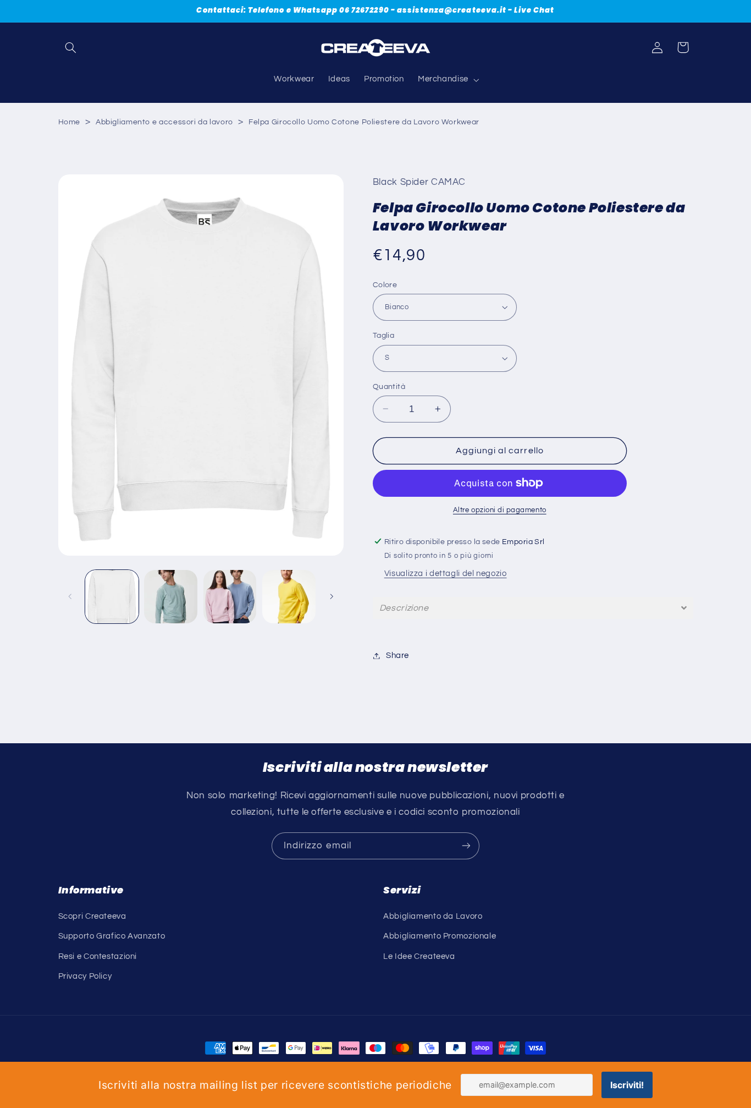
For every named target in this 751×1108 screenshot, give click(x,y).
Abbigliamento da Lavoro (433, 916)
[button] (71, 47)
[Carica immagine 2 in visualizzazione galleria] (170, 596)
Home (69, 122)
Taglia (384, 335)
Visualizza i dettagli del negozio (445, 573)
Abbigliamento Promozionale (439, 936)
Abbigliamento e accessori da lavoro (164, 122)
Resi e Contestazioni (97, 956)
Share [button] (397, 655)
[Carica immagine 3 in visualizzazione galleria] (230, 596)
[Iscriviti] (466, 845)
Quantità (389, 386)
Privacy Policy (85, 976)
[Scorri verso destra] (331, 596)
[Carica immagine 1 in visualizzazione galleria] (112, 596)
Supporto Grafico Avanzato (111, 936)
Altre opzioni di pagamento (499, 510)
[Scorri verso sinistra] (70, 596)
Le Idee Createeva (419, 956)
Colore (385, 284)
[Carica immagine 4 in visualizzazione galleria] (289, 596)
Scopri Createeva (92, 916)
